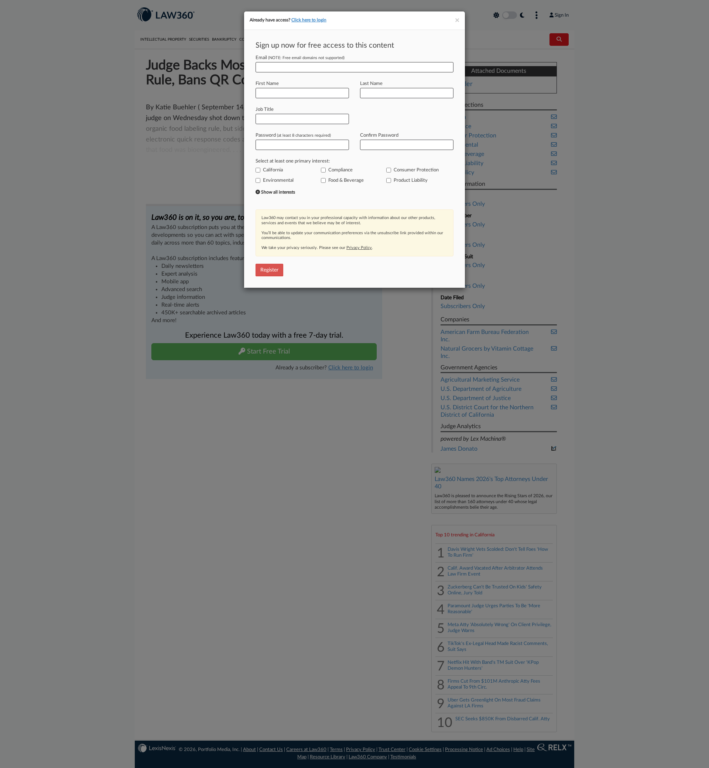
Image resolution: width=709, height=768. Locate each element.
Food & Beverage (346, 180)
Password (293, 135)
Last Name (371, 83)
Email (300, 57)
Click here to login (308, 20)
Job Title (265, 109)
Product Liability (411, 180)
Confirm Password (379, 135)
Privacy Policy (359, 248)
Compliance (340, 170)
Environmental (278, 180)
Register (269, 270)
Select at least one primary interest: (293, 161)
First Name (267, 83)
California (273, 170)
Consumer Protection (416, 170)
